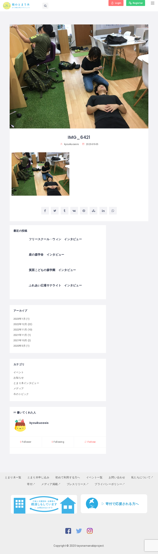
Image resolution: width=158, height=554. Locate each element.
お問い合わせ (117, 477)
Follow (91, 441)
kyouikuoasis (39, 423)
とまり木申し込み (38, 477)
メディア (18, 388)
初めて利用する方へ (67, 477)
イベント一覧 (94, 477)
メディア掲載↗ (51, 484)
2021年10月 (20, 340)
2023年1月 (19, 318)
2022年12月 (20, 324)
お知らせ (18, 377)
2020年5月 (19, 345)
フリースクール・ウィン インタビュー (55, 239)
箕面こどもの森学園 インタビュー (52, 270)
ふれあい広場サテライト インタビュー (55, 285)
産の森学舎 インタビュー (46, 254)
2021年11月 (20, 335)
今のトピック (21, 394)
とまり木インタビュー (26, 383)
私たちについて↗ (142, 477)
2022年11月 (20, 329)
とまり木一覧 (13, 477)
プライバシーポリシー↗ (110, 484)
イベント (18, 372)
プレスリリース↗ (78, 484)
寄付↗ (31, 484)
